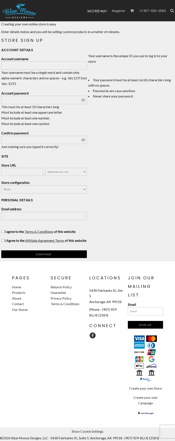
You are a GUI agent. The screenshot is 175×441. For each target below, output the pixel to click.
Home (16, 287)
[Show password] (83, 100)
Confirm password (14, 133)
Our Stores (20, 310)
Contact (18, 304)
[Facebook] (93, 335)
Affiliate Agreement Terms (44, 240)
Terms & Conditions (39, 231)
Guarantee (58, 292)
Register (118, 11)
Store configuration (15, 182)
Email (132, 304)
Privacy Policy (61, 298)
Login (103, 11)
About (16, 298)
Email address (11, 209)
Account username (14, 59)
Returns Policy (61, 287)
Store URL (8, 165)
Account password (15, 93)
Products (18, 292)
